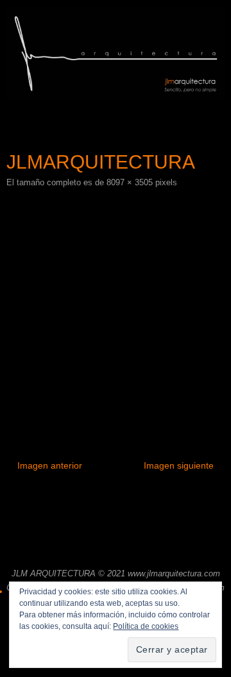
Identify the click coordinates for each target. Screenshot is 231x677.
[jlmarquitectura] (115, 313)
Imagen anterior (49, 465)
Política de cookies (145, 626)
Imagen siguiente (179, 465)
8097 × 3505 (130, 182)
